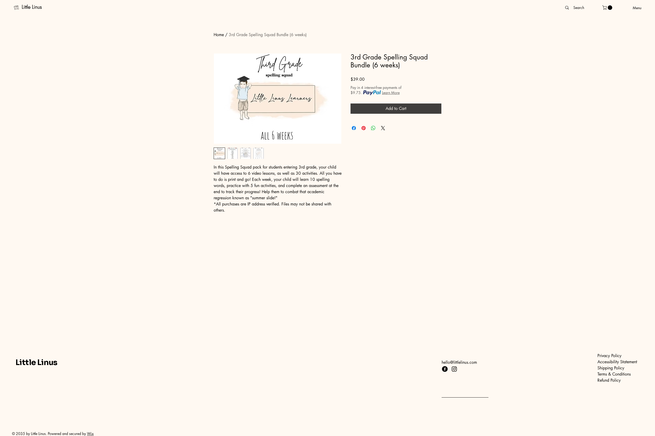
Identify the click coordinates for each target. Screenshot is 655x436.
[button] (607, 7)
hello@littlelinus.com (459, 362)
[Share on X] (383, 128)
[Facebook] (444, 369)
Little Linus (32, 6)
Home (219, 34)
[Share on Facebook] (354, 128)
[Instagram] (454, 369)
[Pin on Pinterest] (364, 128)
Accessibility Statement (617, 362)
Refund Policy (609, 380)
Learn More (391, 92)
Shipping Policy (610, 368)
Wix (90, 433)
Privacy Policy (609, 355)
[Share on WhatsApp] (373, 128)
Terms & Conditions (614, 374)
